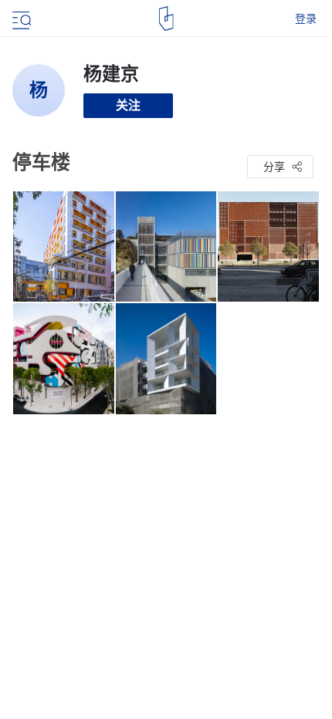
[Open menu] (20, 18)
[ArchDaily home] (166, 18)
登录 (306, 18)
